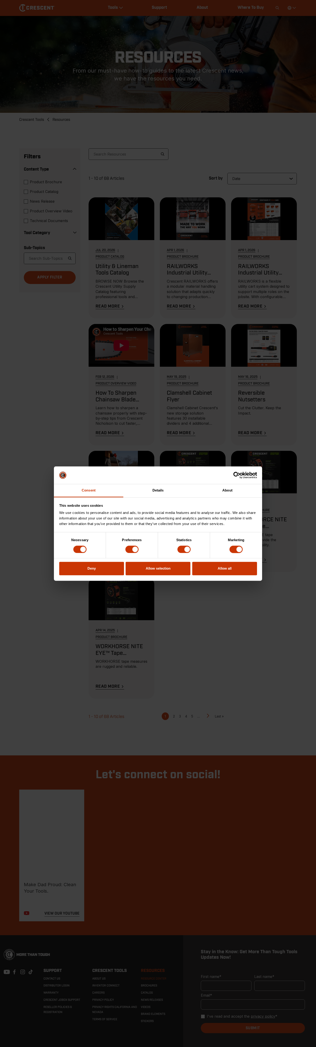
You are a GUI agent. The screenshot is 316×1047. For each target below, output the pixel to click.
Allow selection (158, 569)
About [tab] (227, 490)
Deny (91, 569)
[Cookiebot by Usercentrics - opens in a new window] (237, 475)
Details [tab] (158, 490)
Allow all (225, 569)
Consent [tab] (89, 490)
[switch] (132, 549)
